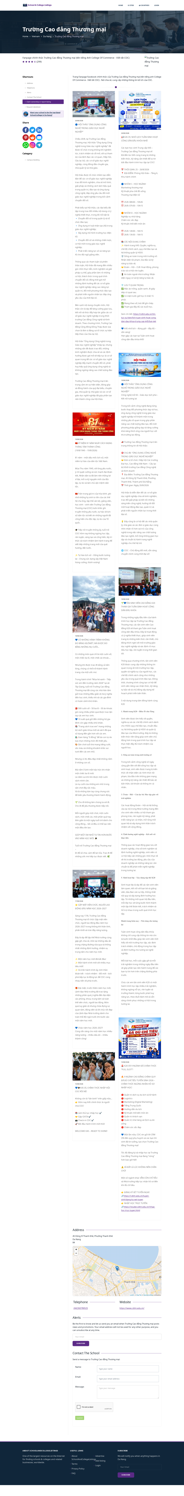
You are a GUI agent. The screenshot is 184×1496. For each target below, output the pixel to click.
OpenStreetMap (148, 1295)
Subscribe (80, 1343)
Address (30, 83)
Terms (74, 1464)
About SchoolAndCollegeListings (84, 1458)
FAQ (73, 1473)
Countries (144, 5)
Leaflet (132, 1295)
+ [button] (76, 1249)
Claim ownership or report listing (39, 102)
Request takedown (34, 107)
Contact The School (34, 97)
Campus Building (33, 160)
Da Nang (47, 36)
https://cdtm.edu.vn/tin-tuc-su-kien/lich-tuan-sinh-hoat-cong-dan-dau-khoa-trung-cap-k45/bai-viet (138, 318)
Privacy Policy (78, 1468)
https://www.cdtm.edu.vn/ (132, 1308)
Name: (78, 1367)
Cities (131, 5)
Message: (79, 1386)
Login (156, 5)
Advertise (99, 1456)
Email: (78, 1376)
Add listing (100, 1460)
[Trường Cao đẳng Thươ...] (117, 1268)
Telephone (31, 88)
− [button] (76, 1253)
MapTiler (139, 1295)
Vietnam (36, 36)
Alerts (29, 92)
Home (120, 5)
